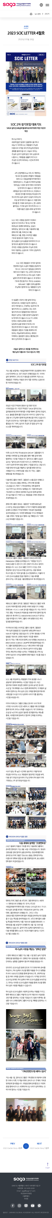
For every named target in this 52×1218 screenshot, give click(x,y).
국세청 (26, 1199)
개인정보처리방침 (26, 1193)
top (47, 1168)
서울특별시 (26, 1196)
